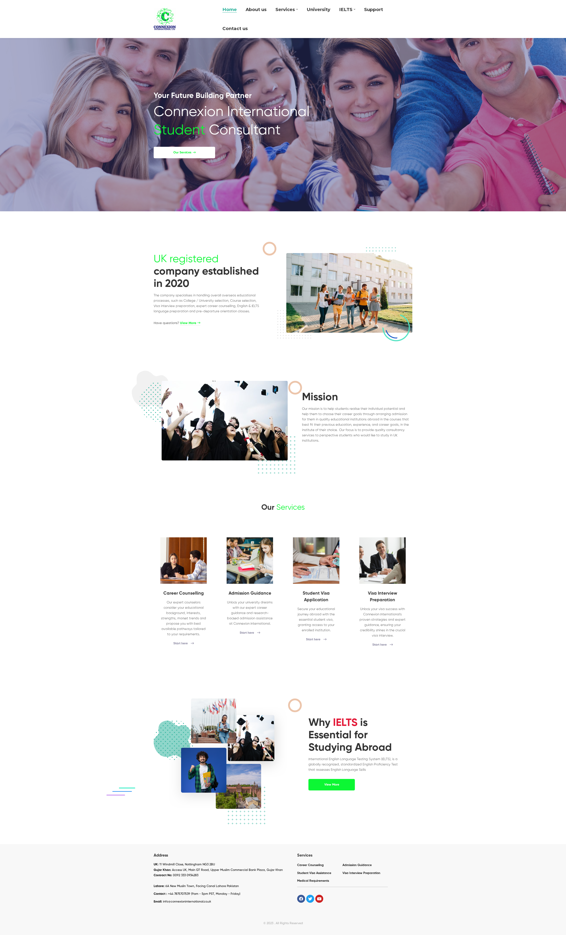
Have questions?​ (175, 323)
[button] (184, 152)
